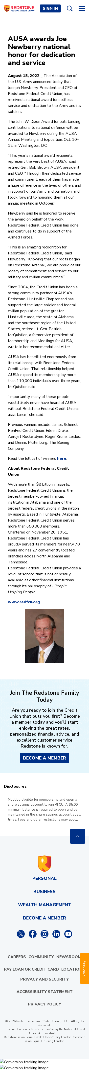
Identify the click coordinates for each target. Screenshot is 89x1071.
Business (44, 892)
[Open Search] (70, 8)
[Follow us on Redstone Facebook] (33, 934)
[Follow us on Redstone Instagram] (44, 934)
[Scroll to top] (77, 836)
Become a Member (44, 758)
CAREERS (17, 957)
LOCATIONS (73, 969)
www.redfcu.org (24, 602)
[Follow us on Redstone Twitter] (21, 934)
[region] (44, 809)
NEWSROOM (68, 957)
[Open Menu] (82, 8)
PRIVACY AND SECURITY (44, 979)
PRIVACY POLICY (44, 1004)
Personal (44, 878)
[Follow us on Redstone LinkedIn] (56, 934)
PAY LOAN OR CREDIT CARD (31, 969)
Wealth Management (44, 905)
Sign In (50, 8)
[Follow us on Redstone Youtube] (68, 934)
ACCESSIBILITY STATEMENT (45, 991)
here (61, 458)
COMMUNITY (41, 957)
